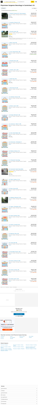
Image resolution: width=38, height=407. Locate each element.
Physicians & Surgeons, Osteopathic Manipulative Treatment (6, 350)
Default (35, 8)
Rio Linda (2, 338)
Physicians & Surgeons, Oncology (31, 348)
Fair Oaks (2, 337)
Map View (4, 8)
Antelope (30, 337)
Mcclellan (11, 338)
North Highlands (12, 337)
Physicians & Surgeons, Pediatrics (18, 346)
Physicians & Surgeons (22, 14)
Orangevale (21, 337)
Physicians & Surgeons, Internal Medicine (6, 347)
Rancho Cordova (22, 336)
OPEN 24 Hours (14, 10)
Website (10, 35)
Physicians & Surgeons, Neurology (14, 14)
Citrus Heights (31, 336)
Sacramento (2, 336)
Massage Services (22, 170)
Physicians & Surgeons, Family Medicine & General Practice (30, 347)
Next (24, 290)
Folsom (11, 336)
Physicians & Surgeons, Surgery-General (18, 345)
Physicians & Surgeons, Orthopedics (19, 348)
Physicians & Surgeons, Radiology (6, 348)
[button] (36, 1)
